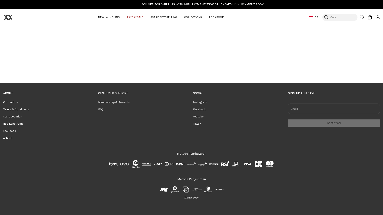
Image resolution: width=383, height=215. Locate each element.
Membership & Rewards (114, 102)
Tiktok (197, 123)
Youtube (198, 116)
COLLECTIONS (193, 17)
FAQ (100, 109)
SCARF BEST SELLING (163, 17)
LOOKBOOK (216, 17)
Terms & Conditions (16, 109)
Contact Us (10, 102)
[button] (361, 17)
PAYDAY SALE (135, 17)
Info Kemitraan (13, 123)
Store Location (12, 116)
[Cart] (369, 17)
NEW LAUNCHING (109, 17)
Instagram (200, 102)
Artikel (7, 138)
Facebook (199, 109)
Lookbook (9, 131)
